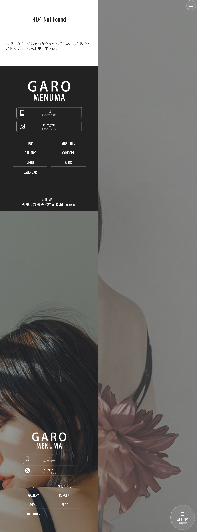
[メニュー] (191, 5)
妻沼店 (46, 204)
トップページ (20, 48)
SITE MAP (48, 199)
